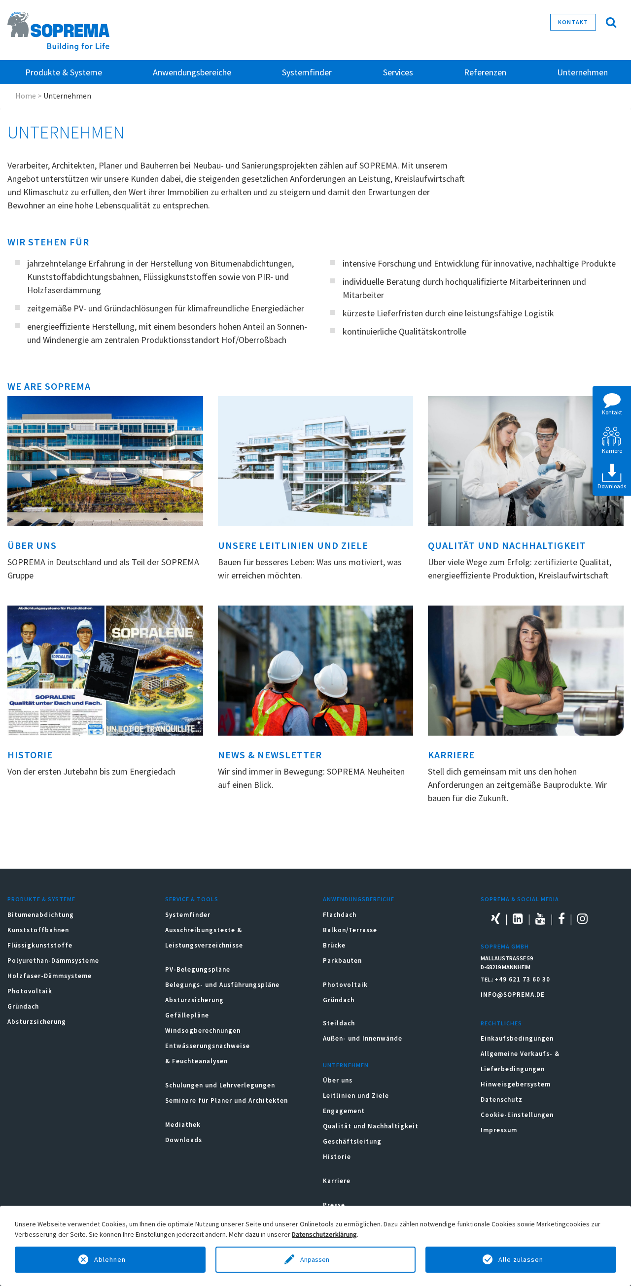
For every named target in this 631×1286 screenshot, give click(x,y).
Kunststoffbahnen (38, 930)
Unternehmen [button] (582, 72)
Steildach (339, 1023)
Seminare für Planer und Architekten (226, 1100)
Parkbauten (342, 960)
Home (25, 96)
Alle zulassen (520, 1259)
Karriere (451, 754)
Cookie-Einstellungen (517, 1115)
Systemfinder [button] (307, 72)
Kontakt (573, 22)
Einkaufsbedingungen (517, 1038)
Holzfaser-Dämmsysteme (49, 976)
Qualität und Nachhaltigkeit (507, 545)
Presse (334, 1205)
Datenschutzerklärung (324, 1234)
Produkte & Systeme (41, 899)
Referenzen (485, 72)
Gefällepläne (187, 1015)
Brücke (334, 945)
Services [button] (398, 72)
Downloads (183, 1140)
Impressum (499, 1130)
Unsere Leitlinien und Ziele (293, 545)
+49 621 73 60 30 (522, 979)
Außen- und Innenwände (362, 1038)
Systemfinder (187, 915)
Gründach (23, 1006)
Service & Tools (191, 899)
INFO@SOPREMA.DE (513, 994)
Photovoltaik (29, 991)
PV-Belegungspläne (197, 969)
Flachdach (339, 915)
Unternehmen (346, 1065)
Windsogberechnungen (203, 1030)
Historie (30, 754)
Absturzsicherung (36, 1021)
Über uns (32, 545)
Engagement (344, 1111)
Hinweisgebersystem (516, 1084)
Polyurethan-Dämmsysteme (53, 960)
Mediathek (183, 1124)
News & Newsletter (270, 754)
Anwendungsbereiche (358, 899)
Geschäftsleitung (352, 1141)
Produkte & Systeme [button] (63, 72)
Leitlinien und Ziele (356, 1095)
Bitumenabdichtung (40, 915)
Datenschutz (502, 1099)
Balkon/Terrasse (350, 930)
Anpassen (315, 1259)
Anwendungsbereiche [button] (192, 72)
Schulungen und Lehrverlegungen (220, 1085)
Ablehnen (110, 1259)
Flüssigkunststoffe (39, 945)
